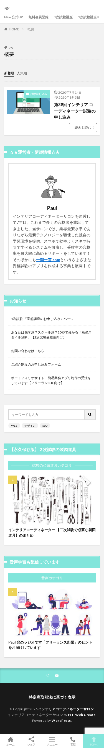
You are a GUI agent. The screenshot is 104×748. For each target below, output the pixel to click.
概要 (30, 29)
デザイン (29, 425)
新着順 (9, 73)
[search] (90, 414)
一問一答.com (48, 259)
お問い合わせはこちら (27, 351)
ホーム (10, 744)
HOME (14, 29)
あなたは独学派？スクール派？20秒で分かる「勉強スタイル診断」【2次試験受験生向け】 (51, 334)
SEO (44, 425)
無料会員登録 (39, 17)
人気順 (22, 73)
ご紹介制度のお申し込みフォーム (36, 364)
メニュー (52, 744)
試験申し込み (39, 94)
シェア (31, 744)
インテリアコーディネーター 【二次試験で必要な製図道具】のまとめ (52, 532)
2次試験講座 (87, 17)
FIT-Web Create (81, 715)
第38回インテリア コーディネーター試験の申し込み (75, 110)
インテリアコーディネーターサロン (66, 709)
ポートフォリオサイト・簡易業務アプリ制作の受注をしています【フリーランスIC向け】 (51, 380)
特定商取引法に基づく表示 (52, 697)
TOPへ (94, 744)
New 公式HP (13, 17)
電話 (73, 744)
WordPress (61, 720)
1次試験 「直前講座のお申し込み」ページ (42, 319)
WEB (14, 425)
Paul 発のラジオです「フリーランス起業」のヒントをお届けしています (50, 645)
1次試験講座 (63, 17)
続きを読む (83, 127)
